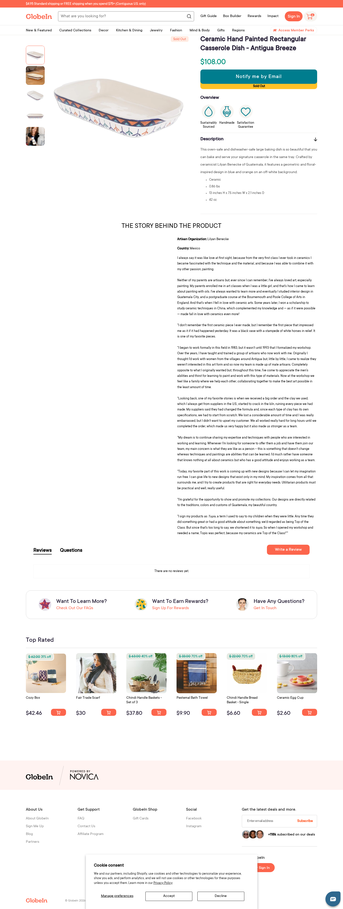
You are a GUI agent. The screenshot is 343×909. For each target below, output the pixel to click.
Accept (169, 896)
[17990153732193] (58, 712)
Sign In (294, 16)
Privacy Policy (163, 883)
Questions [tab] (71, 550)
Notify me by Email (259, 77)
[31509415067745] (309, 712)
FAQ (81, 819)
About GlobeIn (37, 819)
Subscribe (305, 821)
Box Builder (232, 16)
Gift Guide (208, 16)
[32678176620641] (108, 712)
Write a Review (288, 549)
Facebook (194, 819)
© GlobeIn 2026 (75, 900)
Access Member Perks (296, 31)
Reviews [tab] (42, 550)
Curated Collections (75, 31)
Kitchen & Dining (129, 31)
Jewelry (156, 31)
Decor (103, 31)
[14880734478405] (158, 712)
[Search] (189, 17)
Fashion (176, 31)
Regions (238, 31)
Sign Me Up (35, 826)
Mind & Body (200, 31)
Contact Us (86, 826)
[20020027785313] (259, 712)
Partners (32, 842)
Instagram (194, 826)
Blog (29, 834)
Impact (272, 16)
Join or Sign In (258, 868)
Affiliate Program (91, 834)
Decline (221, 896)
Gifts (220, 31)
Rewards (254, 16)
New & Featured (39, 31)
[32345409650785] (209, 712)
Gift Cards (140, 819)
